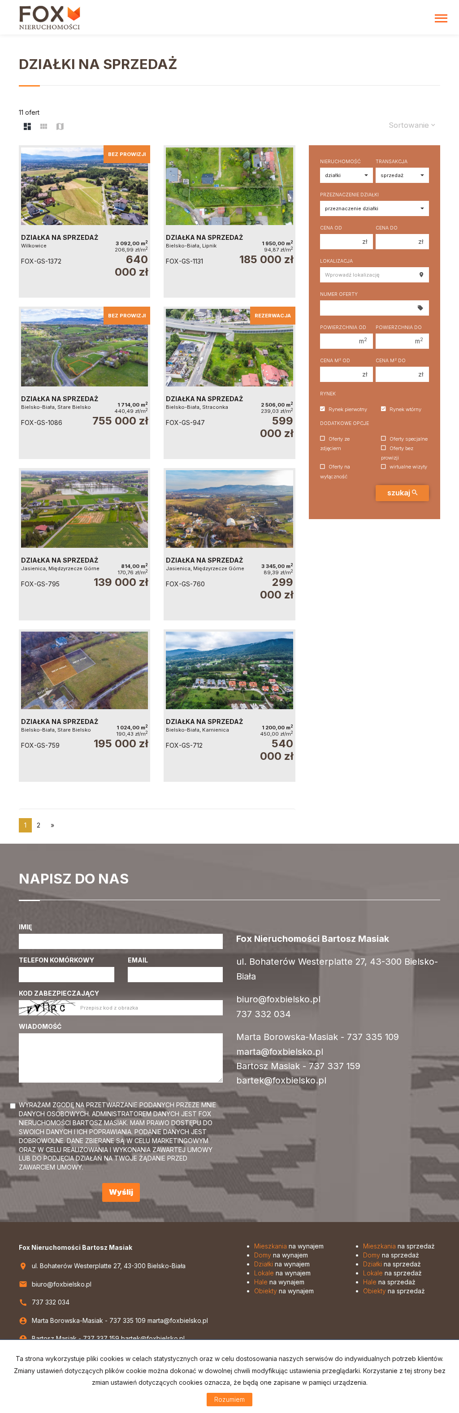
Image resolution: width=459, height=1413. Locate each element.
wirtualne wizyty (408, 467)
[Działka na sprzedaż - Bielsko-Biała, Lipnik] (229, 221)
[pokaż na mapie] (60, 127)
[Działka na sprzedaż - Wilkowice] (84, 221)
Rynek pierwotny (348, 409)
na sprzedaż (399, 1246)
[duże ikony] (27, 127)
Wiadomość (40, 1026)
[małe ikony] (43, 127)
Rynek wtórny (405, 409)
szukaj (399, 492)
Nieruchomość (340, 162)
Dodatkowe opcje (344, 423)
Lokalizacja (336, 261)
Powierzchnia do (399, 327)
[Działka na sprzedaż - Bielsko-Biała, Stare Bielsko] (84, 383)
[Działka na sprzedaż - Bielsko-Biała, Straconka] (229, 383)
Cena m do (391, 361)
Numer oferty (339, 294)
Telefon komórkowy (56, 960)
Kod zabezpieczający (59, 993)
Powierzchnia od (343, 327)
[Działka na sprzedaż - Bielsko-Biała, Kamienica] (229, 705)
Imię (25, 927)
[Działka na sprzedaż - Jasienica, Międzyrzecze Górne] (84, 544)
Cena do (387, 228)
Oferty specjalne (409, 439)
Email (138, 960)
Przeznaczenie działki (349, 195)
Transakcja (391, 162)
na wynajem (289, 1246)
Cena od (331, 228)
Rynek (328, 394)
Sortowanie (410, 125)
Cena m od (335, 361)
